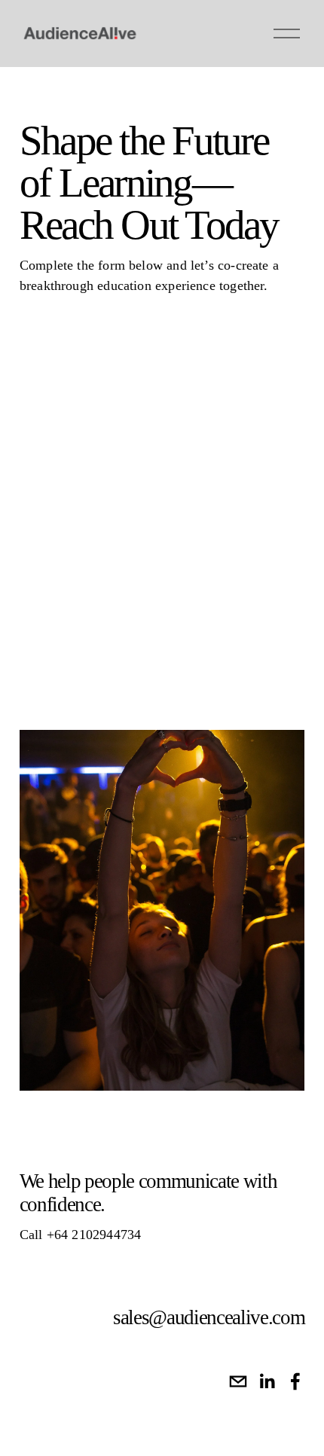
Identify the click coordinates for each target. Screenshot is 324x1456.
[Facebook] (295, 1381)
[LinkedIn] (267, 1381)
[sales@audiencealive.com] (238, 1381)
